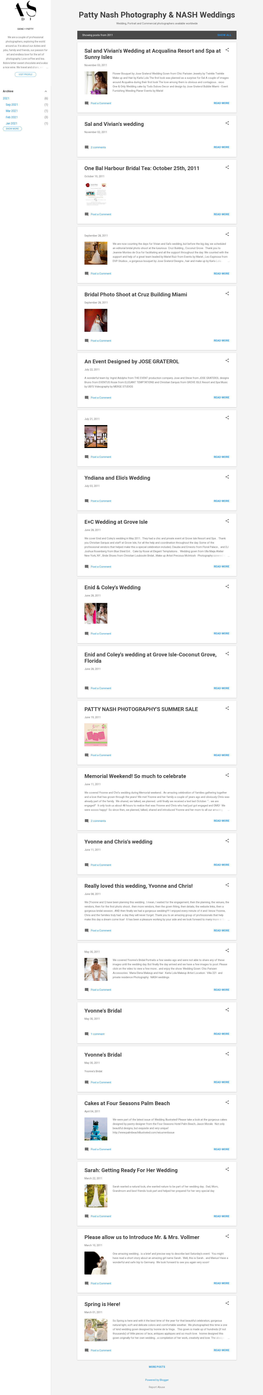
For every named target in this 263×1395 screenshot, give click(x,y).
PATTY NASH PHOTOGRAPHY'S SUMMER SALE (141, 709)
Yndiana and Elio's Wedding (117, 478)
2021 (6, 98)
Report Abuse (157, 1387)
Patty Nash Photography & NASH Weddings (157, 15)
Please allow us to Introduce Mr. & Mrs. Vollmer (141, 1237)
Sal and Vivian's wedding (114, 124)
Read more (221, 103)
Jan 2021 (11, 123)
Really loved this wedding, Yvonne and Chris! (138, 886)
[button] (227, 50)
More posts (157, 1366)
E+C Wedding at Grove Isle (116, 522)
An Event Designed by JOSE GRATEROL (131, 361)
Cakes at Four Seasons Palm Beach (127, 1103)
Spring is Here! (102, 1304)
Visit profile (25, 74)
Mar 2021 (12, 111)
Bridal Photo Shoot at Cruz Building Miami (135, 294)
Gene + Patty (25, 28)
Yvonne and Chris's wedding (118, 842)
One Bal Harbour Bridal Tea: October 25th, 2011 (142, 168)
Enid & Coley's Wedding (112, 587)
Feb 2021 (12, 117)
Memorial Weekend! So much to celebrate (135, 776)
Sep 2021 (12, 104)
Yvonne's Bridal (103, 1011)
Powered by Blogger (157, 1380)
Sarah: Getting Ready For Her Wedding (131, 1170)
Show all (224, 35)
